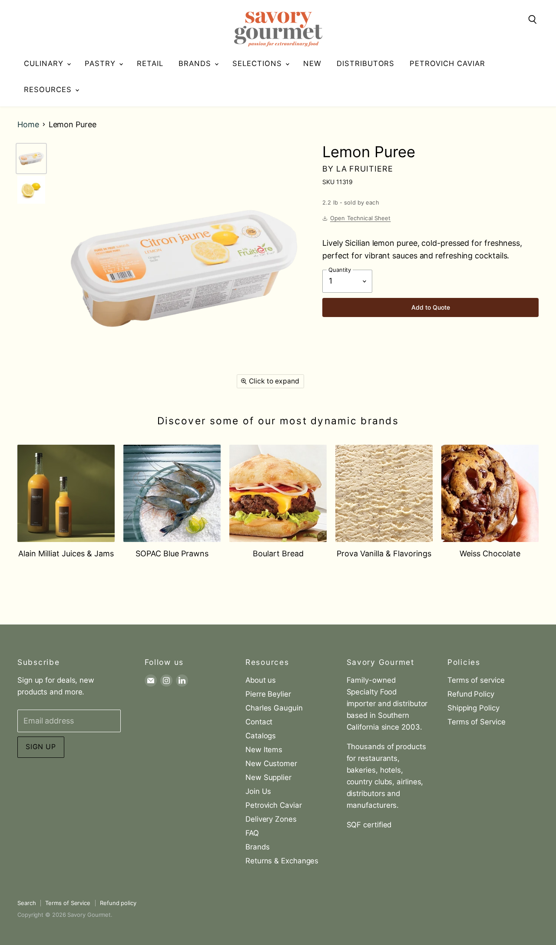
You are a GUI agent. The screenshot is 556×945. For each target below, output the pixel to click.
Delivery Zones (271, 819)
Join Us (258, 791)
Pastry (101, 63)
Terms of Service (476, 721)
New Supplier (268, 777)
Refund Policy (470, 694)
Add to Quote (430, 307)
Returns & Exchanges (281, 860)
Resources (49, 89)
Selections (258, 63)
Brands (196, 63)
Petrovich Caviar (447, 63)
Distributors (366, 63)
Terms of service (476, 680)
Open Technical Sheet (360, 218)
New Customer (271, 763)
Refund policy (118, 902)
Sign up (41, 747)
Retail (150, 63)
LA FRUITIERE (364, 168)
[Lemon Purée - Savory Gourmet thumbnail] (31, 158)
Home (28, 124)
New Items (263, 749)
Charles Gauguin (274, 708)
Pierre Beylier (268, 694)
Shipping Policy (473, 708)
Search (26, 902)
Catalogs (260, 735)
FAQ (252, 833)
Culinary (45, 63)
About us (260, 680)
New (312, 63)
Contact (258, 721)
